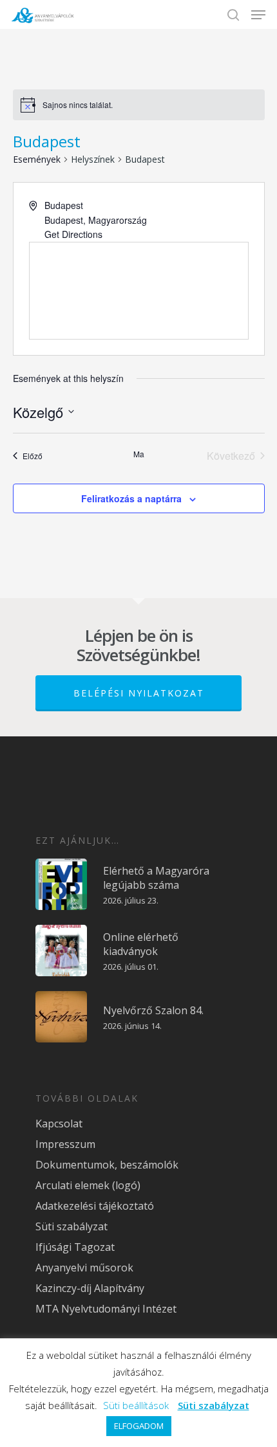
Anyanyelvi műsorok (84, 1267)
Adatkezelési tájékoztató (94, 1206)
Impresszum (65, 1144)
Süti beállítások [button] (136, 1405)
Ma (138, 454)
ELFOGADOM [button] (139, 1426)
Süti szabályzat (71, 1226)
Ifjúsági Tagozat (75, 1247)
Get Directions (73, 234)
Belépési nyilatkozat (138, 693)
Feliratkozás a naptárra (131, 498)
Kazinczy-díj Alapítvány (89, 1288)
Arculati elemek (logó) (87, 1185)
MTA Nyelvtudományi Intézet (106, 1309)
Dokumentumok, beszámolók (106, 1165)
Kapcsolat (58, 1123)
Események (37, 159)
